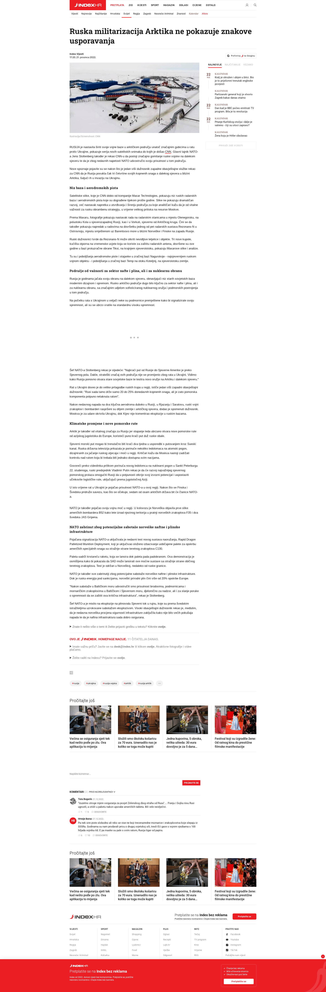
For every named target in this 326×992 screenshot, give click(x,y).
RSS (196, 955)
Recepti (167, 939)
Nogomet (105, 934)
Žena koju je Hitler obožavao (231, 134)
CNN (168, 151)
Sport (155, 5)
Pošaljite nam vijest (235, 955)
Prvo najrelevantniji (101, 792)
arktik (127, 683)
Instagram (236, 945)
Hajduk (104, 945)
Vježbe (166, 950)
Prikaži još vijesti (231, 145)
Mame (135, 955)
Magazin (137, 929)
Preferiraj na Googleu (243, 56)
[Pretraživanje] (253, 5)
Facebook (236, 934)
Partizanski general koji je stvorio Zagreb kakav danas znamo (234, 94)
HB (73, 820)
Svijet (126, 13)
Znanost (181, 13)
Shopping (136, 934)
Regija (136, 13)
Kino (196, 945)
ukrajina (91, 683)
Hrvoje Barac (85, 818)
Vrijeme (198, 950)
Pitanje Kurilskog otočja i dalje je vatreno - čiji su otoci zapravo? (233, 122)
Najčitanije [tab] (233, 65)
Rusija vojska (110, 683)
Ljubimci (136, 945)
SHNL (104, 950)
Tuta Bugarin (85, 799)
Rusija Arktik (144, 683)
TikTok (234, 950)
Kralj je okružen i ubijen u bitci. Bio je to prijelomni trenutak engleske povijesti (234, 79)
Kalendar (193, 13)
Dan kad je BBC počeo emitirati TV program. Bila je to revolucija (234, 108)
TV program (200, 939)
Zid (131, 5)
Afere (205, 13)
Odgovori (167, 955)
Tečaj (197, 934)
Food (134, 950)
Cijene (197, 5)
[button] (74, 719)
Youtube (235, 939)
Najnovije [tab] (215, 65)
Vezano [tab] (248, 65)
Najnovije (86, 13)
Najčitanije (101, 13)
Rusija (75, 683)
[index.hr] (88, 5)
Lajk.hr (166, 945)
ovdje (150, 646)
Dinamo (105, 939)
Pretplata (117, 5)
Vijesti (142, 5)
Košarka (105, 955)
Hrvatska (115, 13)
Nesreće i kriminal (163, 13)
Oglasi (183, 5)
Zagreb (147, 13)
